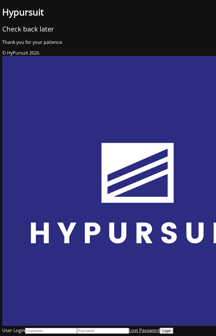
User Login (13, 330)
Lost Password (144, 330)
